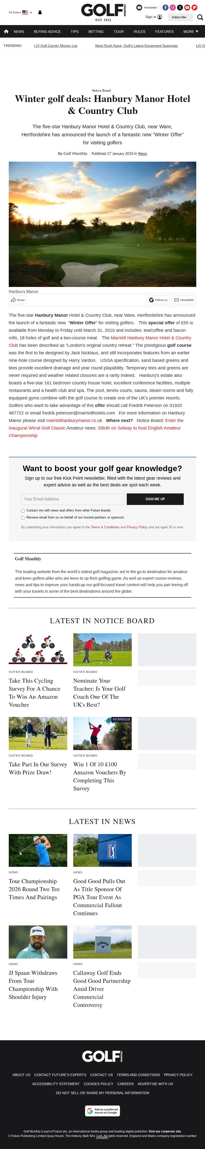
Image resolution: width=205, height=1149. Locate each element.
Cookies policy (98, 1084)
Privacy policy (178, 1075)
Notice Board (101, 90)
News (19, 32)
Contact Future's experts (60, 1075)
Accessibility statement (56, 1084)
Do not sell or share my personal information (102, 1093)
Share (20, 299)
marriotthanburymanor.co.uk (74, 420)
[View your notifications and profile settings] (40, 13)
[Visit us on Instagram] (173, 8)
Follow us (161, 299)
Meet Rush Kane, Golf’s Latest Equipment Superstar (136, 46)
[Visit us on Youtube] (187, 8)
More (189, 32)
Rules (139, 32)
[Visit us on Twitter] (180, 8)
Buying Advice (47, 32)
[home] (6, 32)
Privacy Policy (137, 527)
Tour (119, 32)
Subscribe (179, 17)
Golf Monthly (75, 154)
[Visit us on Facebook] (165, 8)
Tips (74, 32)
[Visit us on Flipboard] (195, 8)
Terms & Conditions (105, 527)
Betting (96, 32)
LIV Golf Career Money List (55, 46)
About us (21, 1075)
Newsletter (187, 299)
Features (164, 32)
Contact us (101, 1075)
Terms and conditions (138, 1075)
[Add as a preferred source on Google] (102, 1110)
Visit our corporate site (164, 1131)
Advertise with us (155, 1084)
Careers (125, 1084)
